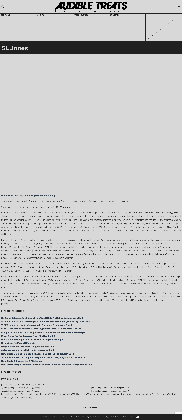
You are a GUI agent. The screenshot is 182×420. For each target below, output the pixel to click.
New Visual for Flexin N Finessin (18, 343)
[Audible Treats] (91, 6)
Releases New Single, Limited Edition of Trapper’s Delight (32, 339)
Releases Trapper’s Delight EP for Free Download (27, 350)
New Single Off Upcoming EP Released (21, 361)
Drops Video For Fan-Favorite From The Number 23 (28, 336)
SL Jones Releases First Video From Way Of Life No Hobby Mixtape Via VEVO (42, 318)
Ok (137, 417)
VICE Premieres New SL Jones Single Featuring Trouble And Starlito (37, 325)
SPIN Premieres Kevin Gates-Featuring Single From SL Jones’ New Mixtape (41, 329)
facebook (28, 195)
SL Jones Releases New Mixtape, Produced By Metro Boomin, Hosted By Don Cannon (46, 321)
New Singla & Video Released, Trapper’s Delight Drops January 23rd (37, 354)
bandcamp (49, 195)
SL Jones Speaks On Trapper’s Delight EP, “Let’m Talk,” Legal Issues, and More (43, 357)
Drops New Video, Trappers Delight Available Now (27, 347)
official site (7, 195)
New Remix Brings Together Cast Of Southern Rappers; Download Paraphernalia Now (46, 365)
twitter (18, 195)
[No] (179, 417)
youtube (38, 195)
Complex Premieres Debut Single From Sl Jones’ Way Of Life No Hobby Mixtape (43, 332)
